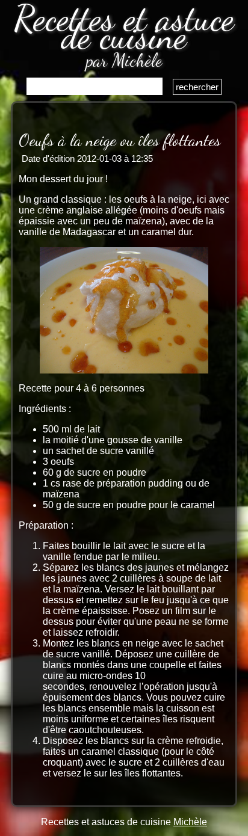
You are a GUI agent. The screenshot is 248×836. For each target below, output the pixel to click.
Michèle (190, 822)
